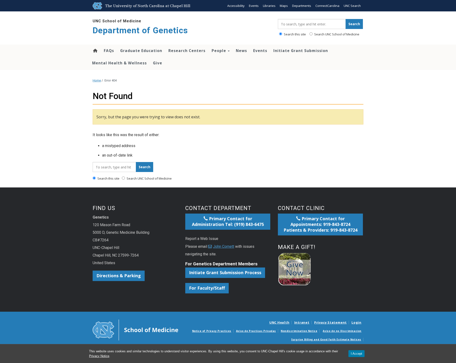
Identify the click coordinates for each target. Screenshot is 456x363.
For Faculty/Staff (207, 288)
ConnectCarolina (327, 6)
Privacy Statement (330, 322)
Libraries (269, 6)
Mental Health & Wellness (119, 63)
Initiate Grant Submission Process (225, 272)
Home (95, 50)
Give (157, 63)
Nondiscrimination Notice (299, 331)
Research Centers (186, 50)
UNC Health (279, 322)
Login (356, 322)
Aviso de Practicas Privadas (256, 331)
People (219, 50)
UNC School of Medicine (117, 21)
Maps (284, 6)
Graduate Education (141, 50)
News (241, 50)
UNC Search (352, 6)
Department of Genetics (140, 30)
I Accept (356, 353)
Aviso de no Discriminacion (342, 331)
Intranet (301, 322)
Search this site (294, 34)
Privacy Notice (99, 356)
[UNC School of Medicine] (135, 329)
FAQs (109, 50)
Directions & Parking (118, 275)
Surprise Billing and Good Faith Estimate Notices (326, 339)
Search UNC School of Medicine (336, 34)
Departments (301, 6)
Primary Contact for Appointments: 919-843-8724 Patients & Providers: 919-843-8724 (320, 224)
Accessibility (236, 6)
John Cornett (223, 246)
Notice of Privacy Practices (211, 331)
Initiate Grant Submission (300, 50)
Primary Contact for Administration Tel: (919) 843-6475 (228, 221)
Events (254, 6)
